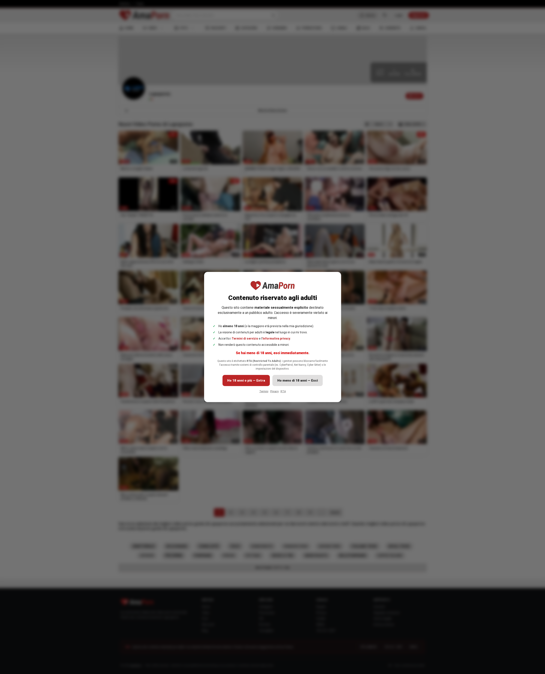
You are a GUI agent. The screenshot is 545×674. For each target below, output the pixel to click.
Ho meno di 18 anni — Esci (297, 380)
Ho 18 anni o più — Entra (246, 380)
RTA (283, 391)
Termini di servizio (245, 338)
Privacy (274, 391)
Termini (263, 391)
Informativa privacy (276, 338)
